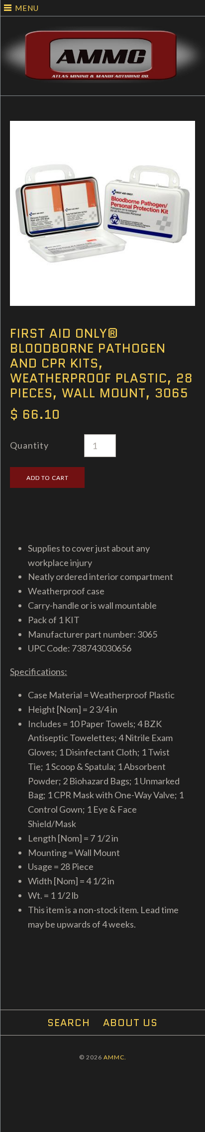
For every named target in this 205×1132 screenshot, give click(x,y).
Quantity (29, 445)
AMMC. (114, 1057)
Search (68, 1023)
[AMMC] (102, 33)
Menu (27, 7)
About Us (130, 1023)
